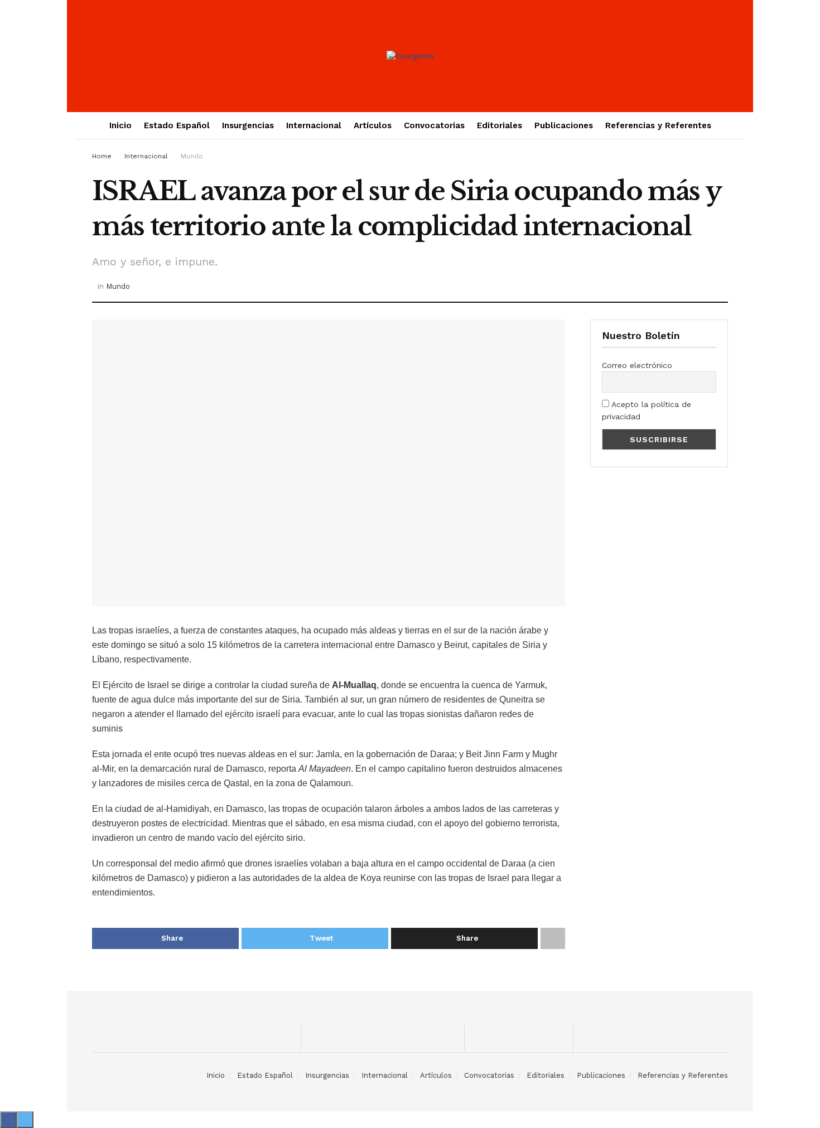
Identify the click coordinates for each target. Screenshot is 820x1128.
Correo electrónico (637, 365)
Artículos (373, 125)
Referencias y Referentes (658, 125)
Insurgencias (248, 125)
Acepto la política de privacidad (646, 410)
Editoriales (499, 125)
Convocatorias (434, 125)
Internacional (313, 125)
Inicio (120, 125)
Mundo (192, 156)
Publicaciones (563, 125)
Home (102, 156)
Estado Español (177, 125)
